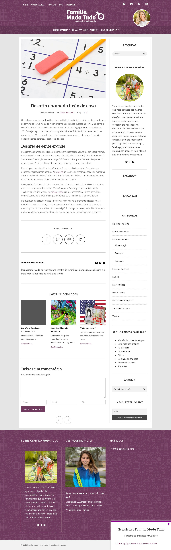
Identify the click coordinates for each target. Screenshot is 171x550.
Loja (61, 5)
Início (25, 5)
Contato (51, 5)
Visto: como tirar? (88, 328)
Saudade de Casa (121, 308)
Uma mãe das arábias (128, 343)
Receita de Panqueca (122, 300)
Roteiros (119, 261)
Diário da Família (109, 30)
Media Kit (70, 5)
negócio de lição (56, 191)
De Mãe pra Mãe (79, 30)
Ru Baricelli (123, 347)
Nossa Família (37, 5)
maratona (58, 171)
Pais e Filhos (118, 292)
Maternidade (118, 284)
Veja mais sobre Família (77, 509)
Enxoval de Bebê (120, 269)
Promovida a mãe (126, 362)
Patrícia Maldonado (32, 262)
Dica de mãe (124, 351)
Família (115, 276)
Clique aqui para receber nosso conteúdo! (136, 543)
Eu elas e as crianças (128, 358)
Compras (119, 253)
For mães (122, 366)
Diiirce (121, 355)
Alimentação (121, 245)
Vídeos (93, 30)
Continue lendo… (27, 344)
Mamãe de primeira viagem (131, 340)
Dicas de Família (60, 30)
